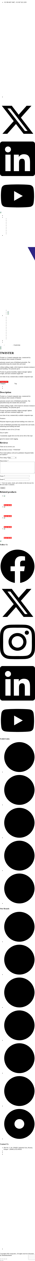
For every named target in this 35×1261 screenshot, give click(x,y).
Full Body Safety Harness (15, 317)
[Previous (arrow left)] (0, 1260)
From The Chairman (13, 227)
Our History (11, 224)
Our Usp (10, 222)
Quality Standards (12, 229)
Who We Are (11, 219)
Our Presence (11, 225)
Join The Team (11, 234)
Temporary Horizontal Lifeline (16, 324)
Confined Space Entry (14, 332)
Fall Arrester (11, 327)
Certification (11, 230)
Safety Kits (10, 334)
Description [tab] (7, 386)
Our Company (8, 217)
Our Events (10, 232)
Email (2, 479)
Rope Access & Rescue (14, 335)
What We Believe (12, 220)
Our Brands (7, 235)
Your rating (4, 457)
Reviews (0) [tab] (7, 388)
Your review (4, 461)
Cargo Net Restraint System (15, 339)
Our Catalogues (8, 340)
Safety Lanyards (12, 320)
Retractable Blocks (13, 330)
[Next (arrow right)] (2, 1260)
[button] (19, 217)
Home (5, 215)
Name (2, 476)
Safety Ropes (11, 337)
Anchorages (11, 322)
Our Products (8, 315)
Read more (8, 505)
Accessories (10, 325)
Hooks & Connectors (13, 329)
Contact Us (7, 342)
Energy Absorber (12, 319)
